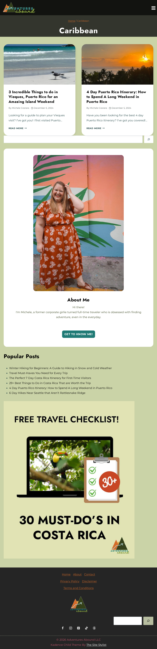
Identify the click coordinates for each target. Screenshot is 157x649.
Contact (89, 574)
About (77, 574)
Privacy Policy (69, 581)
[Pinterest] (78, 628)
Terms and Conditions (78, 588)
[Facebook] (63, 628)
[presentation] (39, 64)
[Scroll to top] (152, 638)
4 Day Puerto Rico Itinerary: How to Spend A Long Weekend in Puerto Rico (116, 96)
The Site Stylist (96, 645)
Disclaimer (89, 581)
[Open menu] (153, 7)
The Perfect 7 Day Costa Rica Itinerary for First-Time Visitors (50, 378)
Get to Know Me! (78, 334)
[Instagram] (71, 628)
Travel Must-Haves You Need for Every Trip (38, 373)
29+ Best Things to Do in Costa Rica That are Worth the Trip (50, 383)
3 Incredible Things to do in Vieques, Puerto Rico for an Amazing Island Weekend (33, 96)
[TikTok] (86, 628)
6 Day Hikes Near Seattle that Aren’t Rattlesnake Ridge (47, 393)
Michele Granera (20, 108)
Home (66, 574)
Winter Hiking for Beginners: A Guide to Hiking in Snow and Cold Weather (60, 368)
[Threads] (94, 628)
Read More (18, 128)
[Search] (148, 139)
